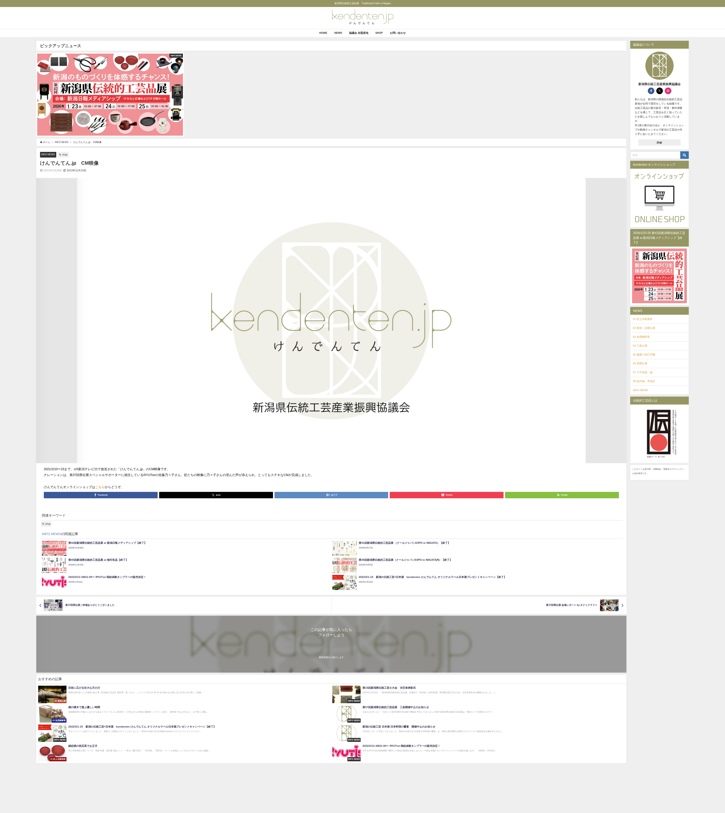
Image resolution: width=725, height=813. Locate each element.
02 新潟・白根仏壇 (644, 328)
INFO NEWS (48, 154)
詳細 (659, 142)
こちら (100, 486)
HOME (323, 33)
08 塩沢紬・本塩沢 (644, 381)
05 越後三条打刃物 (644, 354)
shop (64, 154)
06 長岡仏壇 (640, 363)
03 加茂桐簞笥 (641, 336)
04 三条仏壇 (640, 345)
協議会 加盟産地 (358, 33)
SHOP (379, 33)
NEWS (338, 33)
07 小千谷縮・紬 (642, 372)
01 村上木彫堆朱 (642, 319)
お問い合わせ (398, 33)
